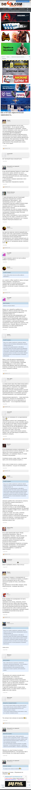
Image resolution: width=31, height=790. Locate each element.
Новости (4, 8)
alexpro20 (9, 412)
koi (8, 593)
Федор (8, 120)
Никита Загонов (11, 192)
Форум (10, 8)
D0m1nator (9, 697)
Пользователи (22, 8)
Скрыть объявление (25, 776)
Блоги (15, 8)
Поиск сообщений (5, 10)
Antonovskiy (10, 527)
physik (8, 227)
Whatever (9, 654)
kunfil (8, 622)
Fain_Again (9, 378)
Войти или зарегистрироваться (23, 1)
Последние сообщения (15, 10)
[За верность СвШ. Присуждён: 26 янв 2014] (18, 562)
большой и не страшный (13, 166)
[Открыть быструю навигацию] (29, 56)
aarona (8, 334)
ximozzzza (9, 559)
